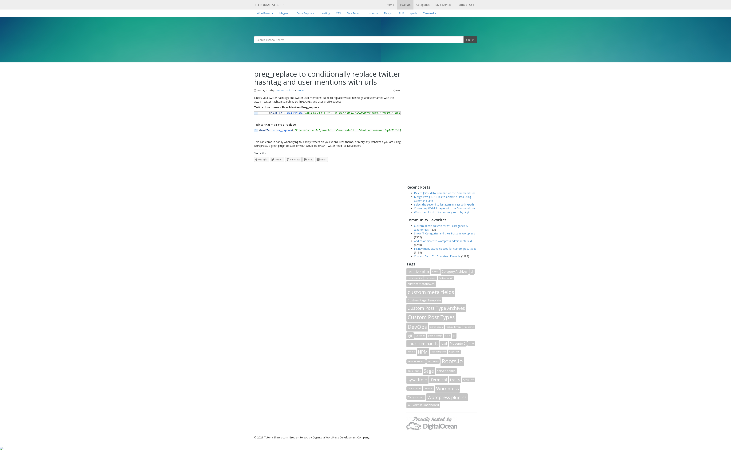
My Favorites (443, 4)
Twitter (301, 90)
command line (415, 278)
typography (468, 379)
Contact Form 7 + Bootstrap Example (437, 256)
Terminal (429, 13)
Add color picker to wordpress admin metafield (443, 241)
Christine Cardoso (284, 90)
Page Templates (438, 351)
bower (435, 271)
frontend (469, 327)
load (444, 343)
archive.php (418, 271)
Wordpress (447, 388)
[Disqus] (327, 212)
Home (390, 4)
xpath (413, 13)
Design (388, 13)
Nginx (471, 343)
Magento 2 (457, 343)
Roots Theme (414, 371)
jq (454, 336)
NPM (423, 352)
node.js (411, 351)
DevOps (417, 326)
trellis (455, 379)
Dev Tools (353, 13)
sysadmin (417, 379)
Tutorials (405, 4)
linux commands (423, 343)
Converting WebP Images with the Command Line (445, 208)
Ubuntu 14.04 (414, 388)
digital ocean (436, 327)
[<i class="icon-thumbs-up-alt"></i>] (394, 90)
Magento (284, 13)
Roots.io (452, 361)
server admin (446, 371)
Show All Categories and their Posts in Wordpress (444, 233)
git (410, 335)
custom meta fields (431, 292)
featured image (453, 327)
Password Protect (416, 361)
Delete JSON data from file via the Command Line (445, 193)
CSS (338, 13)
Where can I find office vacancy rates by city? (441, 212)
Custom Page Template (424, 300)
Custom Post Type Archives (436, 308)
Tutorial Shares (269, 4)
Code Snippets (305, 13)
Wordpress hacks (416, 397)
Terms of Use (465, 4)
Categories (423, 4)
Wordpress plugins (447, 397)
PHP (401, 13)
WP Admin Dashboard (423, 405)
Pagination (454, 351)
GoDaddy (420, 335)
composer (430, 278)
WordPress (264, 13)
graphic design (435, 335)
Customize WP (446, 278)
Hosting (325, 13)
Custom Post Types (431, 317)
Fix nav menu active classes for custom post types (445, 248)
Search (470, 39)
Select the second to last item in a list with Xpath (444, 204)
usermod (428, 388)
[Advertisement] (435, 123)
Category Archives (455, 271)
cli (472, 271)
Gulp (447, 335)
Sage (429, 371)
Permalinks (433, 361)
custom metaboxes (421, 284)
